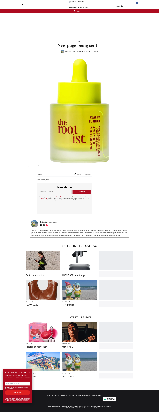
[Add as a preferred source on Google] (109, 399)
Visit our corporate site (105, 406)
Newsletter (89, 174)
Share (41, 174)
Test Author (71, 51)
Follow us (79, 174)
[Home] (74, 11)
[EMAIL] (44, 225)
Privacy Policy (19, 399)
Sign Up (17, 392)
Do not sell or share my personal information (83, 395)
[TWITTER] (41, 225)
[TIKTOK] (47, 225)
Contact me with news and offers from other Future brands (17, 388)
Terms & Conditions (11, 400)
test (78, 11)
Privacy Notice (43, 198)
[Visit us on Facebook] (137, 3)
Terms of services (61, 197)
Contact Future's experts (55, 395)
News (79, 41)
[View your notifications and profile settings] (22, 4)
